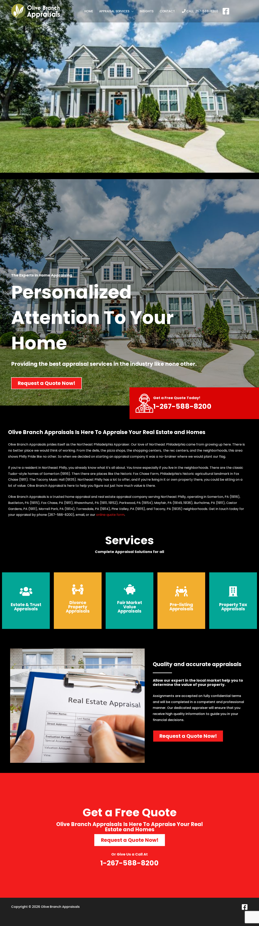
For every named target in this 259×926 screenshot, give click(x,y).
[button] (116, 11)
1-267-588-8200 (182, 406)
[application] (132, 11)
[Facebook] (226, 11)
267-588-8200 (206, 11)
